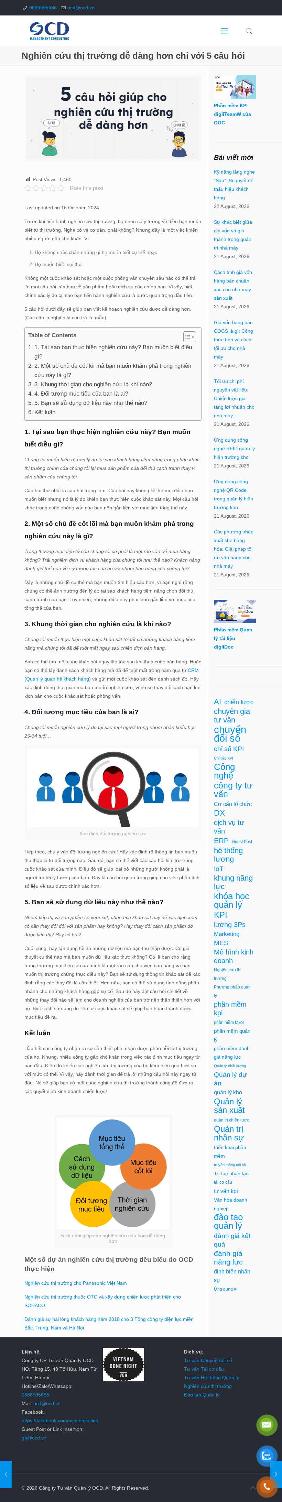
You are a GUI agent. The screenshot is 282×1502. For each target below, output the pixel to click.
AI (217, 701)
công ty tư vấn (233, 789)
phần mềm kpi (230, 1009)
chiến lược (238, 702)
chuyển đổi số (230, 733)
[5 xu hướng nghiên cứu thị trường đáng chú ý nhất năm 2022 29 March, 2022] (6, 1474)
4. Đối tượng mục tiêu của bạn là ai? (81, 393)
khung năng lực (233, 882)
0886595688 (43, 7)
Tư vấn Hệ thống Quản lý (211, 1377)
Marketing (226, 933)
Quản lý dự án (230, 1079)
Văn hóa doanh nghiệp (230, 1204)
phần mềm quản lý (232, 1035)
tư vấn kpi (226, 1191)
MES (221, 943)
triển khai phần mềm (230, 1152)
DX (219, 813)
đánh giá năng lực (228, 1257)
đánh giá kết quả (232, 1240)
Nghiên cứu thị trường (227, 974)
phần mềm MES (229, 1022)
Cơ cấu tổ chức (233, 804)
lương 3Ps (230, 924)
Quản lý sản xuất (229, 1105)
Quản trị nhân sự (229, 1133)
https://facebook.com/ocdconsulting (60, 1420)
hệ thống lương (228, 854)
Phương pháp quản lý (232, 991)
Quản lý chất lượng (230, 1066)
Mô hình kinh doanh (233, 956)
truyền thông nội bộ (230, 1165)
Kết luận (44, 412)
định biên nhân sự (232, 1276)
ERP (221, 840)
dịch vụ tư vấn (229, 827)
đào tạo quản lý (228, 1221)
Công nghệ (224, 771)
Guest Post (242, 841)
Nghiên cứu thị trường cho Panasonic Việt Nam (75, 1283)
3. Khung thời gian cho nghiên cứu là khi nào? (93, 384)
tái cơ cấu (223, 1182)
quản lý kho (228, 1092)
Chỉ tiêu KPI (223, 758)
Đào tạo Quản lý (201, 1395)
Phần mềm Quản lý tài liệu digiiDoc (233, 638)
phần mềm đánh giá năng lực (232, 1053)
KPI (220, 914)
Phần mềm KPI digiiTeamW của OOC (232, 114)
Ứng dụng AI (225, 1289)
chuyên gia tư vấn (232, 715)
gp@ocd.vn (34, 1437)
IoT (219, 868)
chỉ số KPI (229, 748)
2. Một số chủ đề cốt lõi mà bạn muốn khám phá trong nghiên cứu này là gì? (112, 370)
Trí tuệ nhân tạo (231, 1173)
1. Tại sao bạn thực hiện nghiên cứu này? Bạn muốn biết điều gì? (113, 352)
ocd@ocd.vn (81, 7)
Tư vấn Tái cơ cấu (204, 1369)
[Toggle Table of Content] (186, 337)
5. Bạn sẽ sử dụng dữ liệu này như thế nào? (90, 403)
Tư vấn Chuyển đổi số (208, 1360)
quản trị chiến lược (231, 1120)
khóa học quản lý (231, 900)
